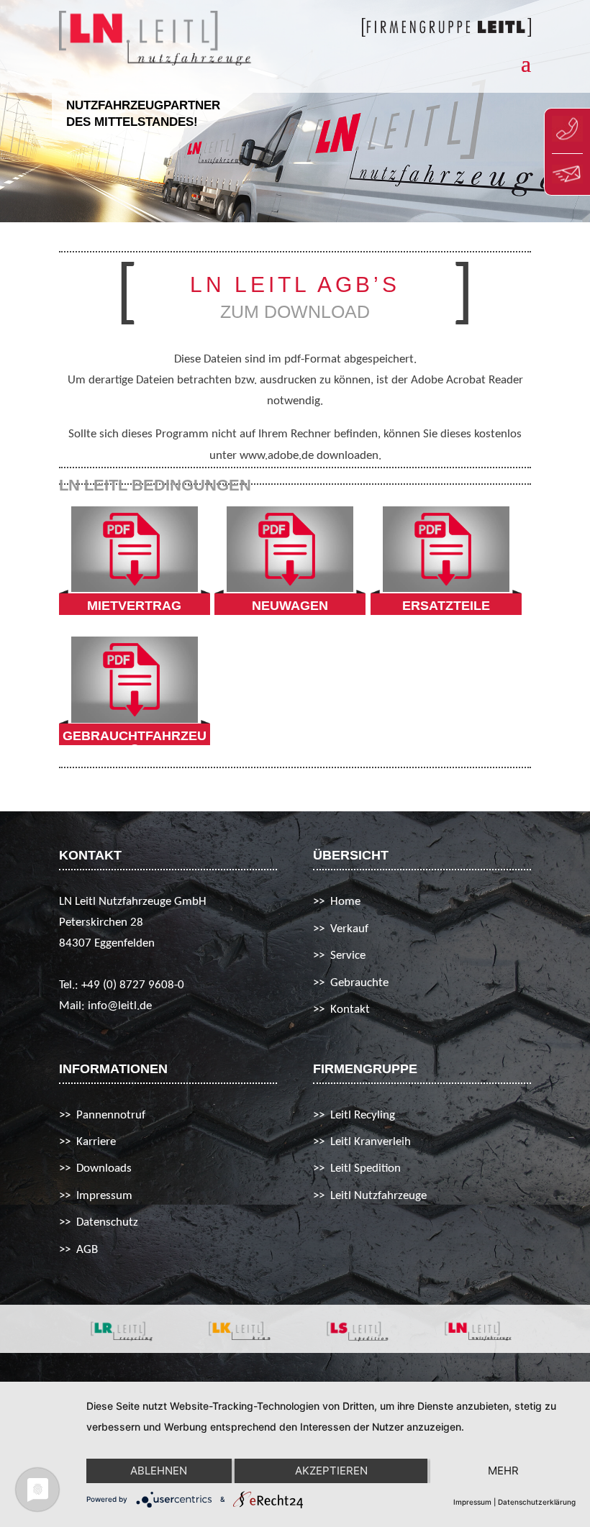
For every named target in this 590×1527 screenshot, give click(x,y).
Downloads (104, 1168)
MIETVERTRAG (134, 605)
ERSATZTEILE (446, 605)
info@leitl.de (120, 1006)
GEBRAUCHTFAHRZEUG (134, 742)
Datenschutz (107, 1222)
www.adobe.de (278, 456)
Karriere (96, 1142)
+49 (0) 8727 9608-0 (132, 985)
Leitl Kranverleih (370, 1142)
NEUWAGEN (290, 605)
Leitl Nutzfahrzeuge (378, 1196)
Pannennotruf (110, 1115)
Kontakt (350, 1009)
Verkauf (349, 929)
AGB (87, 1250)
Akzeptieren (331, 1470)
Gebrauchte (359, 983)
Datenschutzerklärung (537, 1502)
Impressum (104, 1196)
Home (345, 901)
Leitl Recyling (362, 1115)
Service (348, 955)
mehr (503, 1470)
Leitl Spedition (365, 1168)
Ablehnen (158, 1470)
